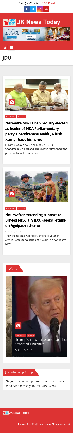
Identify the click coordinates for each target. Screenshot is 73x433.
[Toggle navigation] (11, 47)
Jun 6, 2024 (14, 231)
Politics (21, 116)
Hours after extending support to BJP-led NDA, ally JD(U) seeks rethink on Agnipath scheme (35, 220)
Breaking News (63, 326)
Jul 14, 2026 (66, 349)
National (10, 116)
